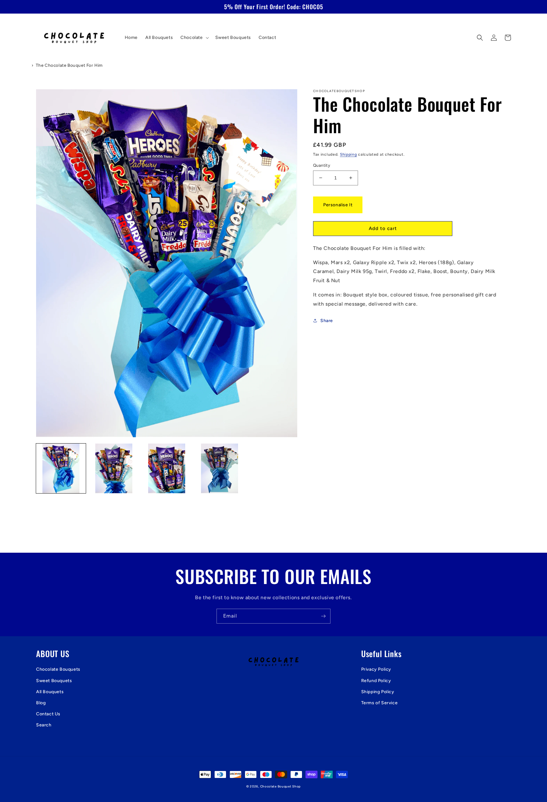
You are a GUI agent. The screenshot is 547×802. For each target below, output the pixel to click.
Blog (41, 703)
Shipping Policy (377, 691)
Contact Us (48, 714)
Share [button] (326, 320)
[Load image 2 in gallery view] (114, 468)
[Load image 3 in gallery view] (167, 468)
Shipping (348, 154)
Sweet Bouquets (54, 680)
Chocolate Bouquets (58, 669)
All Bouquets (50, 691)
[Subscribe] (323, 616)
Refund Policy (376, 680)
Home (22, 65)
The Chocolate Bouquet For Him (69, 65)
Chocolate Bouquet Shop (280, 786)
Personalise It (337, 205)
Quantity (321, 165)
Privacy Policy (376, 669)
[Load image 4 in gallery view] (219, 468)
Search (44, 725)
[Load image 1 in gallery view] (61, 468)
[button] (194, 37)
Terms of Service (379, 703)
